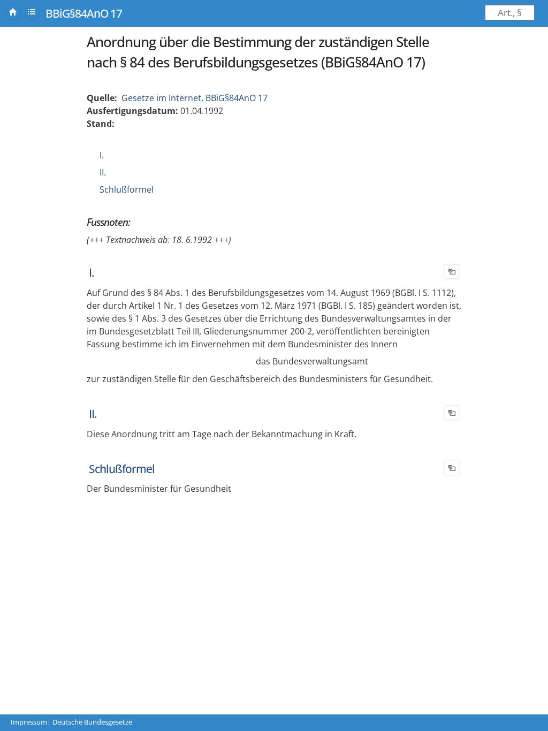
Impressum (29, 722)
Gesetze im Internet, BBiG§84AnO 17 (194, 98)
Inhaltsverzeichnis (31, 11)
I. (102, 155)
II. (103, 172)
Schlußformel (127, 189)
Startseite (12, 11)
